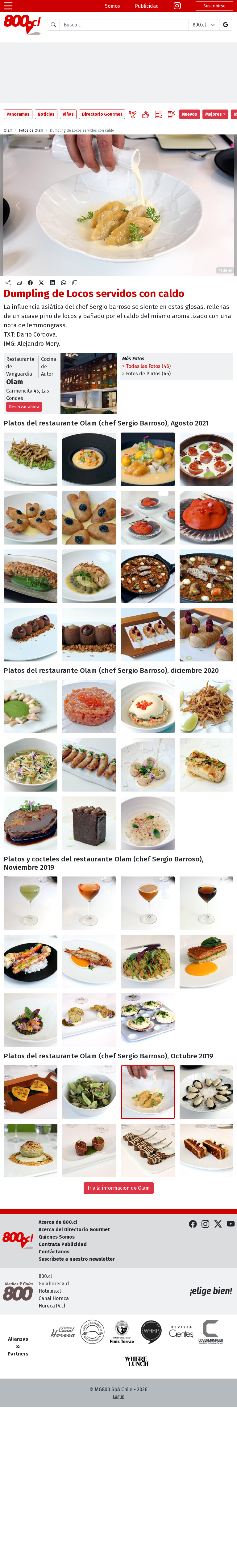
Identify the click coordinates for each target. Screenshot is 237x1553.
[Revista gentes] (181, 1331)
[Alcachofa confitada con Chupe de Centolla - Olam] (30, 1150)
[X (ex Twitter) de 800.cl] (218, 1224)
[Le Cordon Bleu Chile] (122, 1331)
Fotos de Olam (31, 130)
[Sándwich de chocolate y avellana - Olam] (89, 823)
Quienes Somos (57, 1237)
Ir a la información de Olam (119, 1188)
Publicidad (147, 6)
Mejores (213, 114)
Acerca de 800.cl (58, 1222)
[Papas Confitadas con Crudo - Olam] (89, 1150)
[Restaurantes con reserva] (171, 114)
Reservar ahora (24, 406)
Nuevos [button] (189, 114)
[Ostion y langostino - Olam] (147, 518)
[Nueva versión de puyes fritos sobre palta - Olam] (30, 459)
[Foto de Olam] (147, 459)
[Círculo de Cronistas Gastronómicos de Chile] (92, 1331)
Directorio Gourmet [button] (102, 114)
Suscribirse (214, 6)
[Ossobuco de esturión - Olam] (30, 823)
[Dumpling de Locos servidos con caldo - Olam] (147, 1092)
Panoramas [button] (18, 114)
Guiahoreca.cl (54, 1284)
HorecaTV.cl (52, 1306)
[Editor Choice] (132, 114)
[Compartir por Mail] (19, 283)
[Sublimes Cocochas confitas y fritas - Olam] (30, 518)
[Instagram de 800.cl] (205, 1224)
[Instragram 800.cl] (177, 6)
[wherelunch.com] (136, 1361)
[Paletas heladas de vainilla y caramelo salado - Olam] (147, 634)
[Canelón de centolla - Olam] (30, 576)
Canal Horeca (54, 1298)
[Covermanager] (210, 1331)
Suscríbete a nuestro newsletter (77, 1259)
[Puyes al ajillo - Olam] (30, 765)
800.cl (45, 1276)
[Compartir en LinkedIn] (52, 283)
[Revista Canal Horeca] (62, 1331)
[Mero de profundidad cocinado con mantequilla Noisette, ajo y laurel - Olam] (206, 765)
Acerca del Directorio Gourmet (74, 1229)
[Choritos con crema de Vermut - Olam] (206, 1092)
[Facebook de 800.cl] (193, 1224)
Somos (112, 6)
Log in (118, 1396)
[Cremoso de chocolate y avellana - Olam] (30, 634)
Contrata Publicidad (63, 1244)
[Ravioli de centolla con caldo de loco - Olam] (147, 765)
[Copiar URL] (74, 283)
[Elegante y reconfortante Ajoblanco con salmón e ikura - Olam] (206, 459)
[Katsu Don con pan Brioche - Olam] (206, 1150)
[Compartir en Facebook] (30, 283)
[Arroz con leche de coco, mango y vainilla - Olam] (147, 823)
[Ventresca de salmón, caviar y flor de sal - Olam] (89, 706)
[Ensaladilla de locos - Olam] (147, 706)
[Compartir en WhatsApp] (63, 283)
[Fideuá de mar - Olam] (147, 576)
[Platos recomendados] (145, 114)
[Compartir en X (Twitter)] (41, 283)
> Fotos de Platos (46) (146, 374)
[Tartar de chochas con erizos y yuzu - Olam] (89, 459)
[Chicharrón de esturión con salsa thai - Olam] (89, 765)
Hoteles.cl (50, 1291)
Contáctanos (54, 1252)
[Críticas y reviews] (158, 114)
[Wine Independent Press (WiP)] (151, 1331)
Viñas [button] (68, 114)
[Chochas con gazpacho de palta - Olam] (30, 706)
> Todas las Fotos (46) (146, 366)
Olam (8, 130)
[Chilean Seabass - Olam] (89, 576)
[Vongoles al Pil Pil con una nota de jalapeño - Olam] (89, 1092)
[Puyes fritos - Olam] (206, 706)
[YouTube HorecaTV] (231, 1224)
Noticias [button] (46, 114)
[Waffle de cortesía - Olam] (30, 1092)
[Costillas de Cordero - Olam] (147, 1150)
